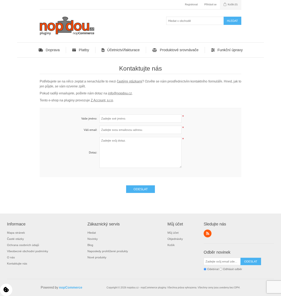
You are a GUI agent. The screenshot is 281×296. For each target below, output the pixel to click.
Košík (171, 245)
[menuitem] (49, 50)
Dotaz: (93, 152)
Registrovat (191, 4)
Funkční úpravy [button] (230, 50)
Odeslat (141, 189)
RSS (207, 233)
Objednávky (175, 238)
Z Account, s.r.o (102, 100)
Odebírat (213, 269)
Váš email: (90, 129)
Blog (90, 245)
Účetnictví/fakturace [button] (123, 50)
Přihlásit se (210, 4)
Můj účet (173, 232)
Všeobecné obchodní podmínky (27, 251)
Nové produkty (96, 257)
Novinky (92, 238)
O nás (11, 257)
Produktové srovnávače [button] (179, 50)
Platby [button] (84, 50)
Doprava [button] (53, 50)
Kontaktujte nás (17, 263)
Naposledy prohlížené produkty (107, 251)
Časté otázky (15, 238)
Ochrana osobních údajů (23, 245)
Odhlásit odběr (232, 269)
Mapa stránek (16, 232)
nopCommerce (70, 287)
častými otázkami (129, 81)
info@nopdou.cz (120, 93)
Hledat (91, 232)
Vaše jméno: (89, 118)
